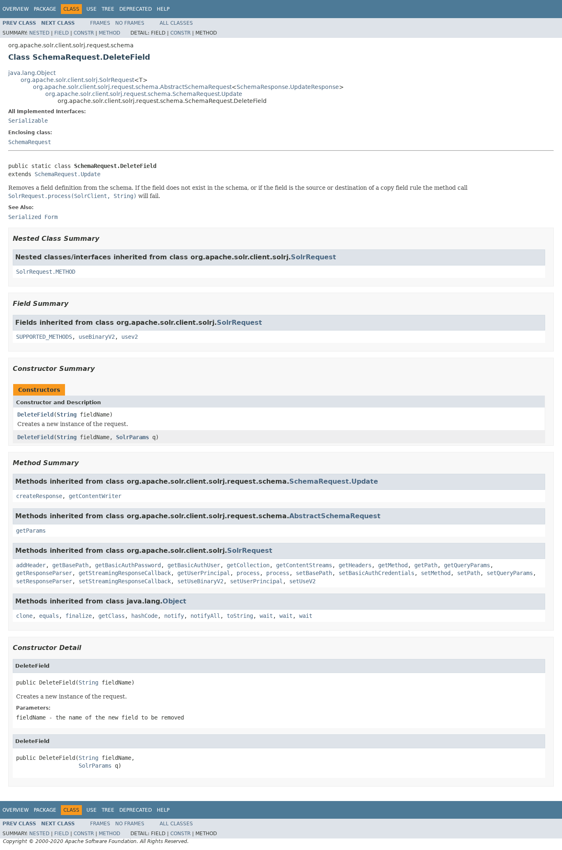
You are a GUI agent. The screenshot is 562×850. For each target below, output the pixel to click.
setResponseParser (44, 581)
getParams (31, 530)
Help (163, 9)
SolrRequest (313, 257)
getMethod (393, 565)
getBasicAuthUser (193, 565)
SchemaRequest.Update (67, 174)
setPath (468, 573)
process (248, 573)
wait (266, 615)
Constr (84, 33)
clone (24, 615)
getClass (111, 615)
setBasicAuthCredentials (376, 573)
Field (61, 33)
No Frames (129, 23)
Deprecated (135, 9)
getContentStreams (304, 565)
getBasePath (70, 565)
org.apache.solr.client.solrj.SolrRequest (77, 80)
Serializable (28, 120)
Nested (39, 33)
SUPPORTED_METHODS (44, 336)
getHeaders (355, 565)
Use (91, 9)
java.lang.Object (32, 73)
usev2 (129, 336)
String (67, 414)
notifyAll (205, 615)
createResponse (39, 496)
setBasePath (314, 573)
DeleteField (35, 414)
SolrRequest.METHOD (45, 271)
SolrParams (132, 437)
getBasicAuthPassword (128, 565)
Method (109, 33)
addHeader (31, 565)
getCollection (248, 565)
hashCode (144, 615)
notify (174, 615)
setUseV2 (302, 581)
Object (174, 601)
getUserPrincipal (203, 573)
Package (45, 9)
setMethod (436, 573)
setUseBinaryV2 (200, 581)
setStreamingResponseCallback (125, 581)
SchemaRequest (29, 142)
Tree (108, 9)
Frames (100, 23)
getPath (425, 565)
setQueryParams (510, 573)
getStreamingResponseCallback (125, 573)
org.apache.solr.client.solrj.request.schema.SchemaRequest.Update (143, 94)
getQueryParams (467, 565)
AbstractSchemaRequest (335, 516)
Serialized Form (33, 217)
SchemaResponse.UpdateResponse (288, 87)
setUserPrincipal (256, 581)
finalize (78, 615)
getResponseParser (44, 573)
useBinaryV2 (97, 336)
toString (240, 615)
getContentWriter (95, 496)
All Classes (176, 23)
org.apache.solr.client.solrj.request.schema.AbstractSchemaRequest (132, 87)
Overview (15, 9)
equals (49, 615)
